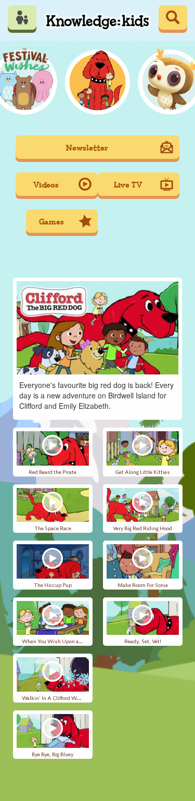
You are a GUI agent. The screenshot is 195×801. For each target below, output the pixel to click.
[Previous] (27, 80)
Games (51, 222)
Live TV (128, 185)
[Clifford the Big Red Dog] (97, 80)
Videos (46, 185)
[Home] (97, 18)
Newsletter (87, 148)
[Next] (168, 80)
